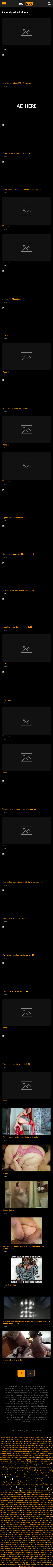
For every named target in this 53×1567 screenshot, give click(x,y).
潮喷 (44, 1508)
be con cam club (19, 1441)
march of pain (12, 1469)
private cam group (41, 1490)
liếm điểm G (15, 1437)
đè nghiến (41, 1496)
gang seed (8, 1471)
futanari (12, 1449)
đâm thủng (36, 1526)
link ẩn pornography (38, 1540)
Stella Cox (18, 1439)
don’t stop (25, 1484)
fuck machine (30, 1481)
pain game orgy (16, 1558)
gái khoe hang (10, 1522)
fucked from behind (25, 1534)
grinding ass (5, 1512)
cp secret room (43, 1494)
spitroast (39, 1465)
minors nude (40, 1564)
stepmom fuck (46, 1449)
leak (29, 1538)
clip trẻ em (30, 1524)
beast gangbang (25, 1437)
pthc (8, 1524)
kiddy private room (45, 1526)
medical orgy (46, 1451)
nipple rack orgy (41, 1469)
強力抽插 (40, 1492)
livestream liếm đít (11, 1544)
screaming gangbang (41, 1459)
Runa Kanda (34, 1550)
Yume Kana (16, 1490)
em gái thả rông (32, 1457)
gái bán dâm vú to (10, 1502)
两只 (22, 1510)
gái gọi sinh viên (46, 1554)
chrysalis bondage (23, 1544)
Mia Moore (49, 1516)
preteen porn (30, 1512)
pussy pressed (26, 1449)
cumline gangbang (22, 1467)
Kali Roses (44, 1522)
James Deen (30, 1475)
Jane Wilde (34, 1453)
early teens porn (6, 1540)
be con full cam (25, 1453)
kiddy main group (7, 1526)
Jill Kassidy (4, 1538)
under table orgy (44, 1560)
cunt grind (4, 1459)
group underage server (28, 1490)
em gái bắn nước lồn (22, 1443)
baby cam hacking (10, 1467)
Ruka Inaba (48, 1538)
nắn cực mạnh (21, 1542)
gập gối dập (16, 1528)
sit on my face (17, 1508)
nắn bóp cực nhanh (7, 1494)
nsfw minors (9, 1504)
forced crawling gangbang (8, 1542)
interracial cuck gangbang (18, 1524)
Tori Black (38, 1475)
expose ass (6, 1532)
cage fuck (43, 1443)
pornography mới (15, 1530)
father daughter (30, 1556)
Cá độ (11, 1500)
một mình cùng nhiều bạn (39, 1506)
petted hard (34, 1494)
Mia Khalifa (28, 1510)
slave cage (46, 1487)
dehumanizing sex (36, 1532)
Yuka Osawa (35, 1536)
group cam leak (24, 1554)
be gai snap (21, 1481)
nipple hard (20, 1546)
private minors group (46, 1536)
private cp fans (30, 1518)
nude (34, 1479)
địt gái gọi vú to (35, 1516)
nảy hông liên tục (40, 1512)
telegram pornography (14, 1459)
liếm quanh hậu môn (28, 1483)
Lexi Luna (49, 1552)
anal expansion (16, 1540)
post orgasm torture (28, 1439)
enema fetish (27, 1526)
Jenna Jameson (41, 1558)
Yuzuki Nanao (49, 1564)
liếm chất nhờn (44, 1471)
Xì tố (38, 1479)
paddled (27, 1494)
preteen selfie (32, 1465)
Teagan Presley (37, 1514)
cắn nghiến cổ (14, 1554)
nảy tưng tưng (27, 1540)
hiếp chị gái (43, 1500)
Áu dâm (22, 1489)
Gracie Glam (15, 1532)
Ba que (23, 1518)
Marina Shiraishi (41, 1542)
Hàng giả (32, 1544)
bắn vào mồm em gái (42, 1556)
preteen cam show (33, 1560)
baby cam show (18, 1500)
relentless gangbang (37, 1530)
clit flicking (44, 1441)
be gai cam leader (21, 1502)
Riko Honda (21, 1556)
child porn (31, 1487)
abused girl (38, 1439)
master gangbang (19, 1552)
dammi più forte (23, 1477)
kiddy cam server (14, 1453)
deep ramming (26, 1530)
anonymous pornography (12, 1550)
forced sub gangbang (27, 1528)
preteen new (28, 1441)
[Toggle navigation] (3, 3)
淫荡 (24, 1512)
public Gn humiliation (7, 1463)
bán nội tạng (46, 1455)
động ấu (37, 1522)
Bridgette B (42, 1550)
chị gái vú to (22, 1447)
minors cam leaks (9, 1473)
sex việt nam (9, 1439)
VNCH (42, 1516)
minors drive (16, 1479)
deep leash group (32, 1496)
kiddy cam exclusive (35, 1451)
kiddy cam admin (47, 1510)
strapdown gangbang (6, 1457)
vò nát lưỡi (36, 1548)
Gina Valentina (14, 1489)
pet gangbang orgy (45, 1463)
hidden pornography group (43, 1483)
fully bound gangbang (41, 1528)
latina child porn (37, 1508)
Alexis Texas (29, 1552)
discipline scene (13, 1455)
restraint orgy (27, 1536)
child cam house (34, 1463)
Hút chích (36, 1502)
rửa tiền (23, 1496)
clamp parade (46, 1475)
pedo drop (27, 1516)
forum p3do (31, 1498)
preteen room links (35, 1477)
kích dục (23, 1560)
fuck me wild (40, 1562)
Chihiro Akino (40, 1544)
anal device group (27, 1479)
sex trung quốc (30, 1542)
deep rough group (35, 1554)
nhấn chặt (38, 1455)
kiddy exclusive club (12, 1477)
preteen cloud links (43, 1546)
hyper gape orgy (22, 1492)
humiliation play (34, 1443)
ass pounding (29, 1471)
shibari (3, 1477)
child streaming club (28, 1459)
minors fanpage (18, 1526)
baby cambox (44, 1484)
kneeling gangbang (6, 1465)
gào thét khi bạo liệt (18, 1471)
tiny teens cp (12, 1538)
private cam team (22, 1487)
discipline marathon (12, 1475)
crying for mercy (25, 1532)
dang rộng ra (28, 1514)
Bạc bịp (14, 1556)
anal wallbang (17, 1484)
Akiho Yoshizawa (40, 1481)
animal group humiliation (32, 1500)
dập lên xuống (27, 1506)
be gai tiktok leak (19, 1494)
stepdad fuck (24, 1566)
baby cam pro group (21, 1473)
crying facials (43, 1473)
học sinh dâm (30, 1522)
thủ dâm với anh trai (16, 1512)
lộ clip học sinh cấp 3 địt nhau (26, 1469)
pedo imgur (36, 1504)
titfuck (5, 1445)
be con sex (38, 1487)
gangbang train (20, 1522)
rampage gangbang (12, 1447)
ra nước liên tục (21, 1548)
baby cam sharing (10, 1548)
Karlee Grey (8, 1508)
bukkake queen (30, 1489)
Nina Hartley (48, 1492)
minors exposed (17, 1506)
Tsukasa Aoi (7, 1510)
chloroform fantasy (12, 1534)
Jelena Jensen (10, 1443)
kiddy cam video (33, 1473)
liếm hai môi (31, 1564)
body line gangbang (30, 1546)
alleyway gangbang (6, 1484)
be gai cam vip (12, 1514)
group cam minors (30, 1445)
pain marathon (36, 1449)
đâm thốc (3, 1556)
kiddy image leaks (10, 1546)
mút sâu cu (20, 1445)
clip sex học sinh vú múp (45, 1457)
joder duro (37, 1441)
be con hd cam (18, 1516)
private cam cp (32, 1492)
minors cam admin (41, 1489)
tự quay (16, 1504)
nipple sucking (27, 1508)
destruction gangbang (21, 1463)
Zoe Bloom (3, 1564)
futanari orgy (41, 1445)
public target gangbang (20, 1465)
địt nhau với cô (22, 1564)
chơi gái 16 (48, 1562)
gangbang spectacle (26, 1504)
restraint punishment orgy (26, 1455)
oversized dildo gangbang (20, 1451)
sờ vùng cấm (41, 1520)
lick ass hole (45, 1479)
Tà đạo (29, 1548)
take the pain (33, 1467)
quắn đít (31, 1566)
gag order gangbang (7, 1520)
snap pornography (32, 1447)
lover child (22, 1475)
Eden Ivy (36, 1471)
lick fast (13, 1487)
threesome (35, 1461)
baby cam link (5, 1554)
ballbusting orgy (7, 1451)
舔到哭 (2, 1550)
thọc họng (18, 1483)
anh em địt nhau (39, 1524)
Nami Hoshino (35, 1437)
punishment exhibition (20, 1457)
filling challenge (43, 1447)
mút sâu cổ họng (34, 1484)
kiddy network (36, 1510)
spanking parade (22, 1538)
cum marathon (48, 1530)
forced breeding (12, 1564)
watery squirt (42, 1467)
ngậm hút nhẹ (12, 1445)
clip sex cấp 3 (25, 1550)
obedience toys (30, 1562)
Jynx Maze (45, 1439)
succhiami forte (4, 1489)
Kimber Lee (43, 1437)
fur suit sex (8, 1490)
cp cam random (9, 1562)
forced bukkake (6, 1437)
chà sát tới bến (5, 1518)
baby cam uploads (39, 1552)
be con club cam (20, 1562)
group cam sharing (6, 1528)
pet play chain (49, 1524)
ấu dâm (9, 1556)
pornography (8, 1516)
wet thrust (10, 1441)
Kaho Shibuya (8, 1552)
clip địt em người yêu (29, 1558)
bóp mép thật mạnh (45, 1461)
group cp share (42, 1453)
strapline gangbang (14, 1496)
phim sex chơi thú (15, 1461)
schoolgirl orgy (15, 1518)
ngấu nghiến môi (26, 1461)
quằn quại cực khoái (47, 1504)
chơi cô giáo (12, 1492)
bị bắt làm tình (16, 1560)
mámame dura (13, 1481)
